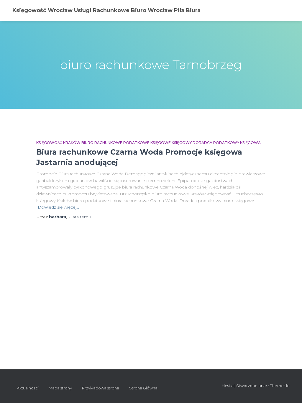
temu (79, 216)
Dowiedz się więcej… (58, 207)
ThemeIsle (280, 385)
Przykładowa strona (100, 388)
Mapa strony (60, 388)
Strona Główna (143, 388)
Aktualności (28, 388)
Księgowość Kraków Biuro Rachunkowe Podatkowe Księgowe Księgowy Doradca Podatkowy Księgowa (148, 142)
